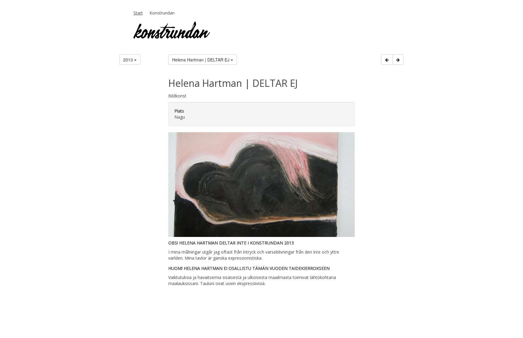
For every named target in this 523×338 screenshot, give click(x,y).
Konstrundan (162, 13)
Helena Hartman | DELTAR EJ (201, 60)
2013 (128, 60)
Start (138, 13)
